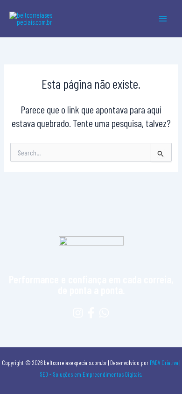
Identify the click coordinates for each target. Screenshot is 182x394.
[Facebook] (91, 312)
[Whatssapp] (104, 312)
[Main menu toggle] (163, 18)
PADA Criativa (164, 362)
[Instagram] (78, 312)
